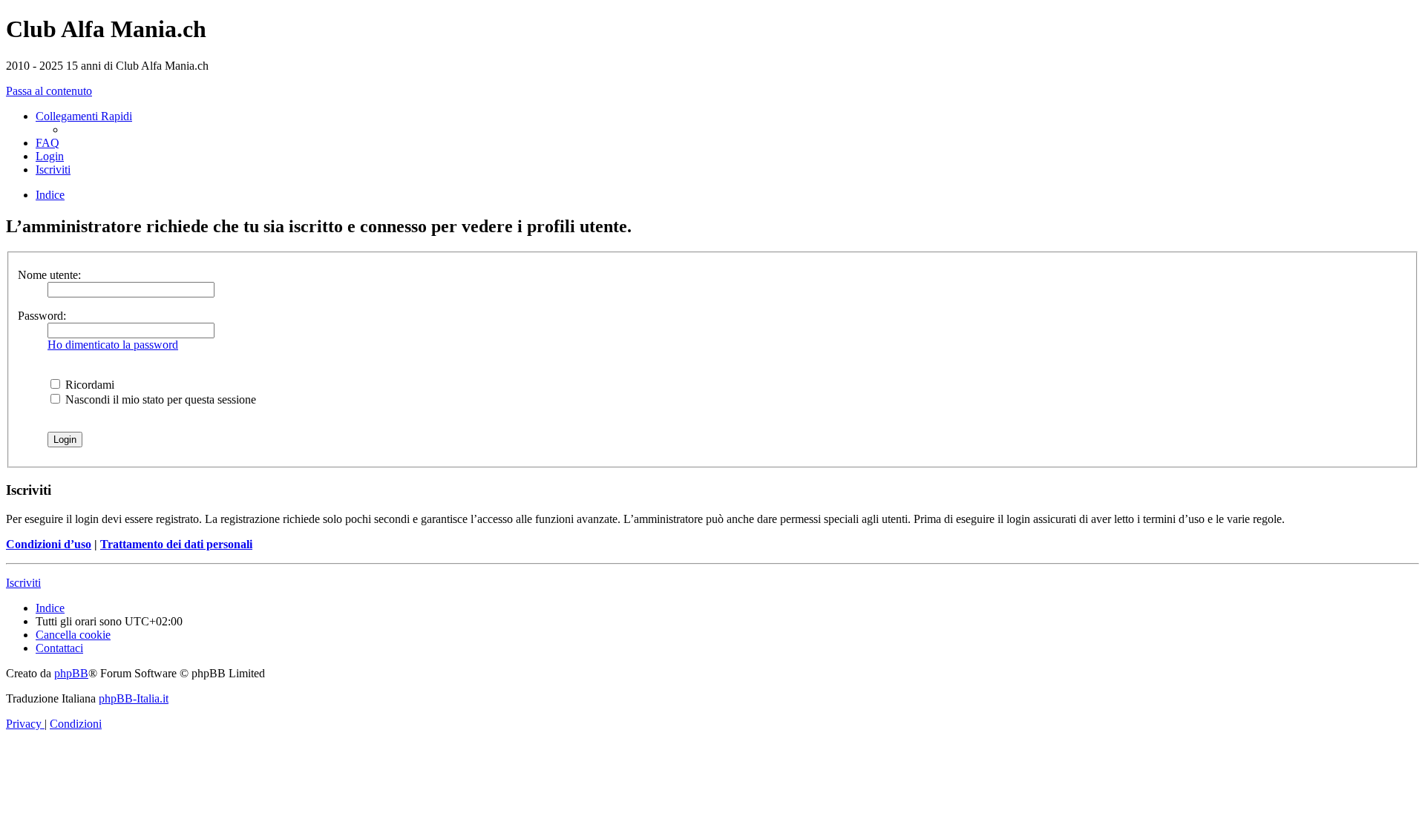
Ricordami (88, 384)
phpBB (71, 673)
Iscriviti (23, 582)
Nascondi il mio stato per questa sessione (159, 399)
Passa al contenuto (49, 91)
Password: (42, 315)
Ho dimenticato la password (113, 344)
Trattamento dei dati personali (176, 544)
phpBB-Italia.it (133, 698)
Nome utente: (49, 275)
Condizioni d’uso (48, 544)
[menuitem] (47, 142)
